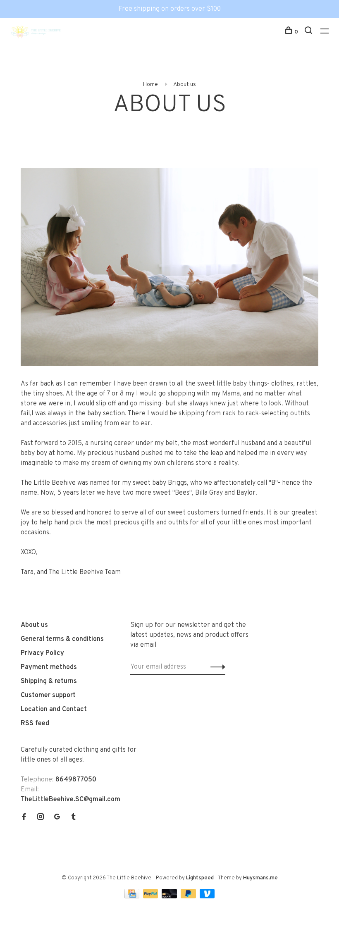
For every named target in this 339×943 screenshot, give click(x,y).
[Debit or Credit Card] (170, 897)
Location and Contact (54, 709)
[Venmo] (207, 897)
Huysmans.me (260, 878)
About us (184, 84)
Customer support (48, 695)
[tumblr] (73, 818)
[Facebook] (24, 818)
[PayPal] (151, 897)
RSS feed (35, 723)
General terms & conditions (62, 639)
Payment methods (49, 667)
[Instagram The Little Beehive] (40, 818)
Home (150, 84)
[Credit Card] (132, 897)
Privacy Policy (42, 653)
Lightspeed (200, 878)
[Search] (309, 32)
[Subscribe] (215, 667)
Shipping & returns (49, 681)
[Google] (57, 818)
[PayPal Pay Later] (189, 897)
